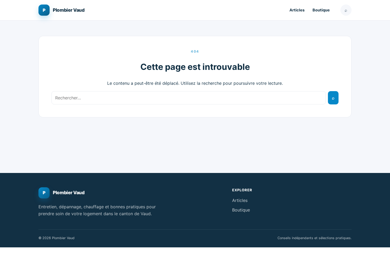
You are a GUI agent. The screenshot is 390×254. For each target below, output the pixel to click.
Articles (297, 10)
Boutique (321, 10)
